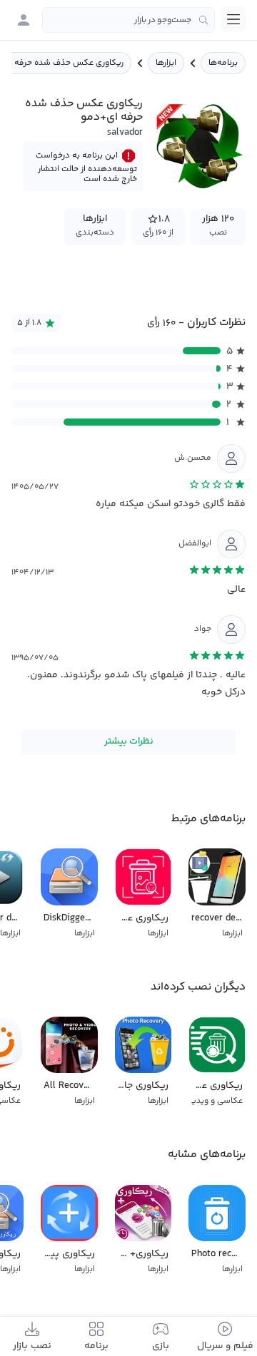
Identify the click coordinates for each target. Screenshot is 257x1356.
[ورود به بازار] (23, 20)
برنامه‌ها (223, 63)
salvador (125, 132)
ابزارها (166, 63)
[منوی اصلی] (233, 19)
